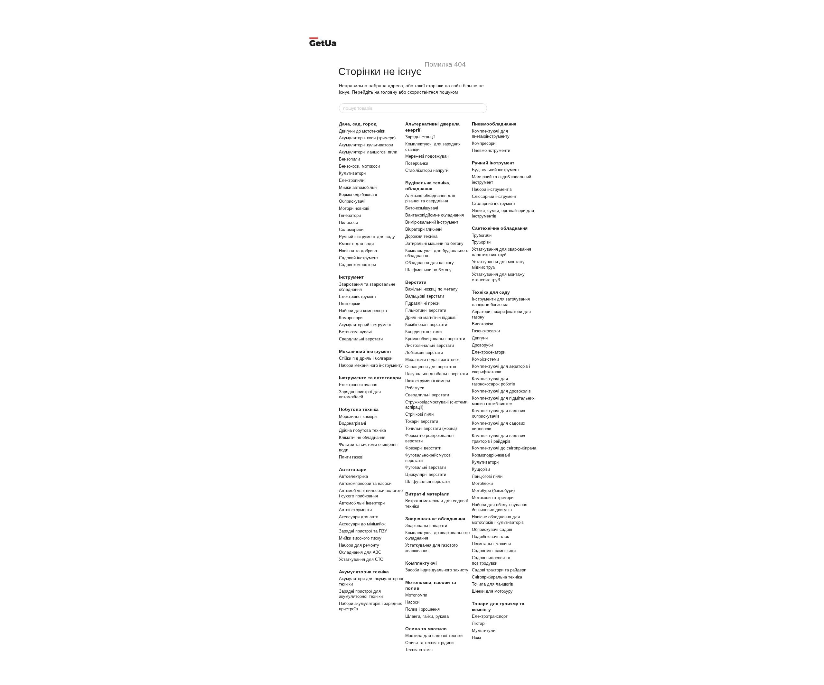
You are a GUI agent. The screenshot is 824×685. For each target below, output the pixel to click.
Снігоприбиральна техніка (497, 577)
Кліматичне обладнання (362, 437)
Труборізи (481, 242)
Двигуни (480, 338)
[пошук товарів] (482, 108)
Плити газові (351, 457)
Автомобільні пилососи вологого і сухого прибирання (371, 493)
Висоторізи (482, 323)
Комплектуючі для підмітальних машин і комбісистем (503, 401)
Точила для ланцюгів (492, 584)
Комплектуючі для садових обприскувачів (498, 413)
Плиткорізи (349, 303)
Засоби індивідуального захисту (436, 570)
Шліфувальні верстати (427, 481)
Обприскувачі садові (492, 529)
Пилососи (348, 222)
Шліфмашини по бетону (428, 269)
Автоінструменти (355, 509)
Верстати (415, 282)
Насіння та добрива (358, 250)
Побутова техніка (359, 409)
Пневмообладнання (494, 123)
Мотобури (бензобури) (493, 490)
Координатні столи (423, 331)
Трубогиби (482, 235)
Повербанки (416, 163)
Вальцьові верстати (424, 296)
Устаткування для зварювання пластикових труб (501, 252)
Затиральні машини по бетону (434, 243)
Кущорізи (481, 469)
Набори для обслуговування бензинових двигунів (499, 507)
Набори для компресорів (363, 310)
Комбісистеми (485, 359)
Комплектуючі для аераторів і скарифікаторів (501, 369)
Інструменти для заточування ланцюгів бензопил (501, 302)
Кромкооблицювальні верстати (435, 338)
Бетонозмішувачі (355, 331)
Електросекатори (488, 352)
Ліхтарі (478, 623)
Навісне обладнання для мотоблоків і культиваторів (498, 519)
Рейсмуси (414, 387)
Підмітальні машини (491, 543)
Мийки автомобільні (358, 187)
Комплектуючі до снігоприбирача (504, 448)
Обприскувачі (352, 201)
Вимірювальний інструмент (431, 222)
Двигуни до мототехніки (362, 131)
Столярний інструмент (493, 203)
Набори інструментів (492, 189)
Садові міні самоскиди (494, 550)
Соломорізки (351, 229)
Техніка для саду (491, 292)
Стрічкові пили (419, 414)
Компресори (350, 317)
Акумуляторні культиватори (366, 145)
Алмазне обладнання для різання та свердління (430, 198)
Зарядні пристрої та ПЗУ (363, 531)
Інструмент (351, 277)
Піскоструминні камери (427, 380)
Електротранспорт (490, 616)
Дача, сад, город (358, 123)
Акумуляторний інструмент (365, 324)
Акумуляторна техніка (364, 571)
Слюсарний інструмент (494, 196)
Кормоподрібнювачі (358, 194)
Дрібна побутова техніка (362, 430)
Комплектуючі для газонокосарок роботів (493, 381)
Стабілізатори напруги (426, 170)
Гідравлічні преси (422, 303)
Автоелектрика (353, 476)
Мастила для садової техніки (434, 635)
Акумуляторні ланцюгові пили (368, 152)
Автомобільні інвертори (362, 503)
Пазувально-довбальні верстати (436, 373)
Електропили (351, 180)
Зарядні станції (420, 136)
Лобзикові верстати (424, 352)
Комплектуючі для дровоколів (501, 391)
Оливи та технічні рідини (429, 642)
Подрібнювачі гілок (490, 536)
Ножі (476, 637)
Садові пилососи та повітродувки (491, 560)
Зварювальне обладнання (435, 518)
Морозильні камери (358, 416)
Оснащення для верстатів (430, 366)
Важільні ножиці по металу (431, 289)
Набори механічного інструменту (371, 365)
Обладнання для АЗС (360, 552)
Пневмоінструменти (491, 150)
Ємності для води (356, 243)
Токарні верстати (421, 421)
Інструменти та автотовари (370, 377)
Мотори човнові (354, 208)
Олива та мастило (426, 628)
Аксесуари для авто (358, 516)
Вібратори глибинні (423, 229)
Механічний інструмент (365, 351)
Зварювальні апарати (426, 525)
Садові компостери (357, 264)
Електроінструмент (357, 296)
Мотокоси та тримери (492, 497)
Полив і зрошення (422, 609)
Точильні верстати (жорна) (431, 428)
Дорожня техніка (421, 236)
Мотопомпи (416, 595)
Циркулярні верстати (425, 474)
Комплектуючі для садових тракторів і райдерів (498, 438)
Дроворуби (482, 345)
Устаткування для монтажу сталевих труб (498, 277)
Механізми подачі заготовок (432, 359)
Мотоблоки (482, 483)
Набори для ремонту (359, 545)
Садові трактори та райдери (499, 570)
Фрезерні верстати (423, 448)
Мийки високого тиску (360, 538)
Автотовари (353, 469)
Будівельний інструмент (495, 169)
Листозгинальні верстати (429, 345)
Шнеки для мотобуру (492, 591)
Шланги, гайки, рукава (427, 616)
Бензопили (349, 159)
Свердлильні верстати (361, 339)
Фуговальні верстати (425, 467)
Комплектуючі (421, 563)
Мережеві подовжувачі (427, 156)
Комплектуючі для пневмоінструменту (491, 134)
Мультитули (483, 630)
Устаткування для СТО (361, 559)
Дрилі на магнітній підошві (430, 317)
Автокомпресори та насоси (365, 483)
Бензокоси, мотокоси (359, 166)
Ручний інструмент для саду (367, 236)
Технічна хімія (419, 649)
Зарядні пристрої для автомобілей (360, 394)
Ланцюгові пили (487, 476)
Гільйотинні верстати (425, 310)
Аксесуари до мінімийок (362, 524)
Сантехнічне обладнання (500, 228)
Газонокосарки (486, 331)
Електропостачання (358, 384)
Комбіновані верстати (426, 324)
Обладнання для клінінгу (429, 262)
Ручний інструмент (493, 162)
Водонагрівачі (352, 423)
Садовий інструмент (358, 257)
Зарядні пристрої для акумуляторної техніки (361, 594)
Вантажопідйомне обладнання (434, 215)
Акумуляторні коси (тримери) (367, 137)
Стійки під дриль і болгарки (365, 358)
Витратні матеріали (427, 493)
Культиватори (352, 173)
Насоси (412, 602)
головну (389, 92)
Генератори (350, 215)
